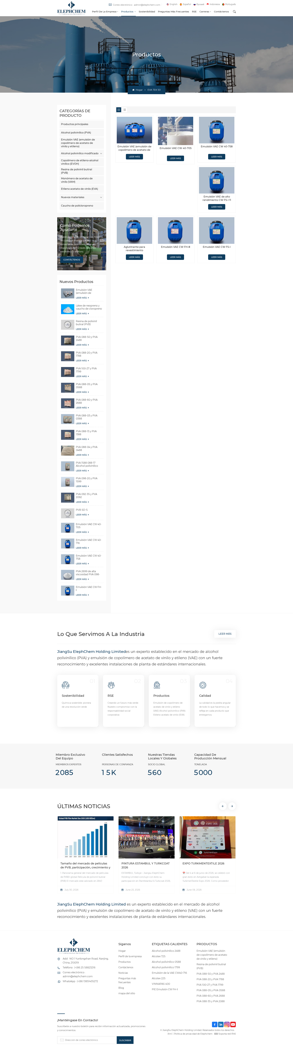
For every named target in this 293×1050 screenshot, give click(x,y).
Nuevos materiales (72, 197)
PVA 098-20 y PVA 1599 (86, 480)
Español (187, 4)
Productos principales (74, 124)
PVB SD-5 (82, 509)
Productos (127, 11)
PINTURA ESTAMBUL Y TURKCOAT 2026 (145, 865)
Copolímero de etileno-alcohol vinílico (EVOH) (79, 162)
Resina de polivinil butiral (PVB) (76, 171)
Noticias (123, 972)
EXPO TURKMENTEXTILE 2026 (203, 863)
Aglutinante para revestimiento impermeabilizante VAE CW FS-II (134, 248)
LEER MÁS (81, 297)
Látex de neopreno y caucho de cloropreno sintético (89, 307)
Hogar (139, 89)
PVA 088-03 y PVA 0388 (86, 417)
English (173, 4)
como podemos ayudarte (75, 227)
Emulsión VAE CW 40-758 (88, 557)
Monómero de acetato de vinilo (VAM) (77, 180)
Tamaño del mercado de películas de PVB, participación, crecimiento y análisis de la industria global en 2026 (85, 865)
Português (230, 4)
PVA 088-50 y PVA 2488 (87, 338)
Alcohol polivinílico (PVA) (76, 132)
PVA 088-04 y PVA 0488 (86, 449)
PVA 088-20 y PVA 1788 (86, 354)
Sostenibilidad (147, 11)
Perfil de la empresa (104, 11)
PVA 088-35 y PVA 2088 (211, 1001)
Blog (121, 987)
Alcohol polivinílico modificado (79, 153)
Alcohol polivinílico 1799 (166, 967)
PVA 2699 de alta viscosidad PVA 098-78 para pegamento (88, 573)
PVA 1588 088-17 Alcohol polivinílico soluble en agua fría (87, 464)
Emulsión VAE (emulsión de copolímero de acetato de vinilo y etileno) (78, 143)
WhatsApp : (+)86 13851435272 (80, 981)
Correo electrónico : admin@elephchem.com (136, 5)
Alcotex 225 (158, 978)
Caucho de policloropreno (77, 205)
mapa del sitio (126, 993)
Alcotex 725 (158, 956)
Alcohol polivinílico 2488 (166, 950)
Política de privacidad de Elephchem (193, 1033)
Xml (170, 1033)
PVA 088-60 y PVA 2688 (87, 401)
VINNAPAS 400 (161, 983)
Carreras (204, 11)
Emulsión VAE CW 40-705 (88, 526)
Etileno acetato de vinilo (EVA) (79, 188)
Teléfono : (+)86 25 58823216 (79, 967)
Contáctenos (221, 11)
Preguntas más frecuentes (173, 11)
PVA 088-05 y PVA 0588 (87, 386)
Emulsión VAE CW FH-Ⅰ (89, 589)
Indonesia (215, 4)
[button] (223, 806)
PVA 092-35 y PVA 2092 (86, 496)
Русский (200, 4)
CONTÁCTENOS (71, 259)
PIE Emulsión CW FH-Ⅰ (165, 989)
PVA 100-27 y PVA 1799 (86, 370)
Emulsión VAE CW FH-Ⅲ (175, 246)
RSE (194, 11)
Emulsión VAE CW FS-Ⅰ (217, 246)
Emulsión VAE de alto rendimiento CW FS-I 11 (217, 198)
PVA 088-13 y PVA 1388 (86, 433)
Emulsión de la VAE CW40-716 (169, 972)
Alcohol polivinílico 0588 (166, 961)
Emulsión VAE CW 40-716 (88, 541)
